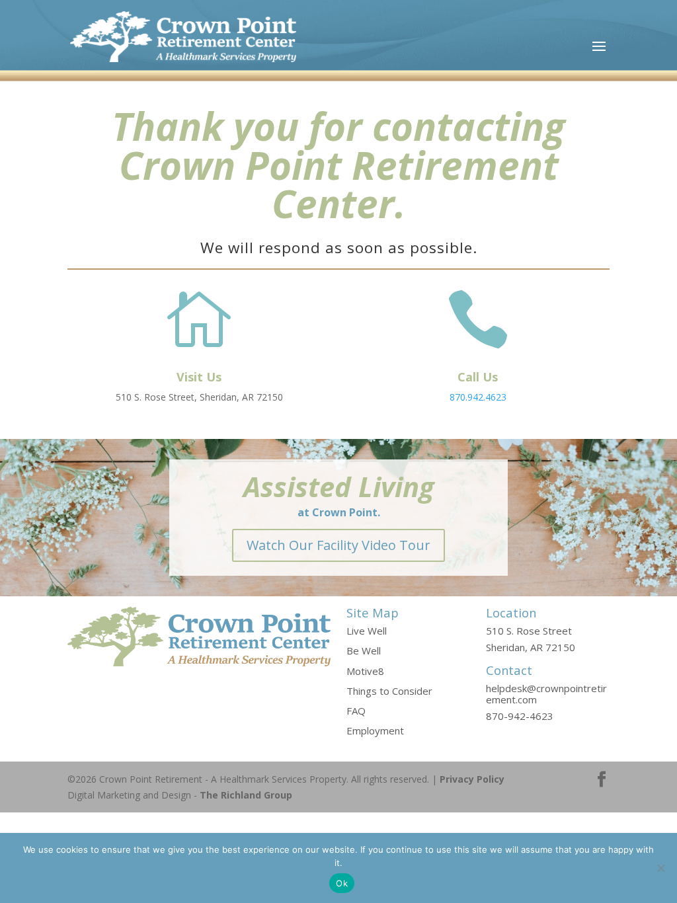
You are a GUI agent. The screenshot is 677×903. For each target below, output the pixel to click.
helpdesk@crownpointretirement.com (546, 694)
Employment (375, 730)
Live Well (366, 630)
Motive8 (365, 671)
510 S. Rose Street (529, 630)
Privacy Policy (472, 779)
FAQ (356, 710)
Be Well (363, 650)
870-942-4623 (519, 716)
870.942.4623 (478, 397)
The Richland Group (246, 795)
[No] (660, 868)
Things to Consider (389, 690)
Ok (342, 883)
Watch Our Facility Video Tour (338, 545)
